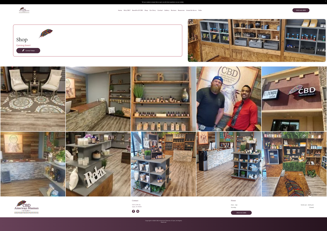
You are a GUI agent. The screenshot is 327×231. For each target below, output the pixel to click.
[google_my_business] (137, 211)
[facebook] (133, 211)
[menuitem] (120, 10)
